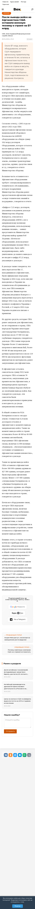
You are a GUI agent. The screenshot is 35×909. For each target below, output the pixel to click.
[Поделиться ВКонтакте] (6, 755)
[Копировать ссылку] (29, 755)
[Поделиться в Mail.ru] (15, 755)
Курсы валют (14, 2)
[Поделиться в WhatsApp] (24, 755)
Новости (5, 2)
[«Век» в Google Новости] (17, 606)
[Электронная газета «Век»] (17, 9)
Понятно (17, 906)
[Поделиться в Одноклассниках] (10, 755)
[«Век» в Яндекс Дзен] (17, 613)
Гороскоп (6, 4)
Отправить (10, 731)
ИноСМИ (6, 13)
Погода (23, 2)
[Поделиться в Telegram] (20, 755)
